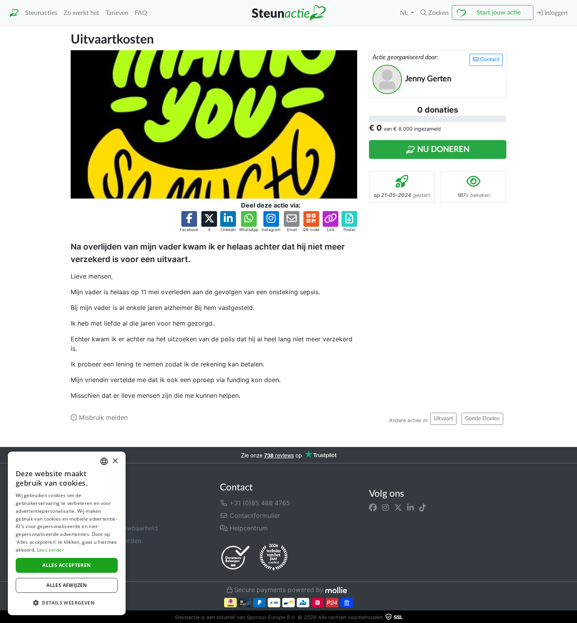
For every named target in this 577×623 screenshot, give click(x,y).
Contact (488, 59)
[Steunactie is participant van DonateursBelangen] (235, 557)
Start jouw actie (498, 12)
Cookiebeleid (90, 566)
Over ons (84, 503)
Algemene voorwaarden (106, 541)
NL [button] (404, 13)
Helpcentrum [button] (248, 528)
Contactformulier (254, 515)
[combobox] (104, 461)
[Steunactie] (14, 13)
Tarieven (117, 13)
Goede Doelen (482, 418)
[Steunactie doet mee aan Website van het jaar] (273, 557)
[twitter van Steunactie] (398, 508)
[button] (434, 13)
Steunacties (41, 13)
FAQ (141, 13)
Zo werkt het (81, 13)
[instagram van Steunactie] (385, 508)
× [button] (115, 461)
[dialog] (67, 533)
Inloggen (555, 13)
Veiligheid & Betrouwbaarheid (114, 528)
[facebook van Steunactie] (373, 508)
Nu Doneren (442, 149)
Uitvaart (443, 418)
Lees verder (50, 549)
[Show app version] (571, 617)
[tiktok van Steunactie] (422, 508)
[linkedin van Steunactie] (410, 508)
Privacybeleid (91, 553)
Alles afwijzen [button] (66, 585)
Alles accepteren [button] (66, 565)
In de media (88, 515)
